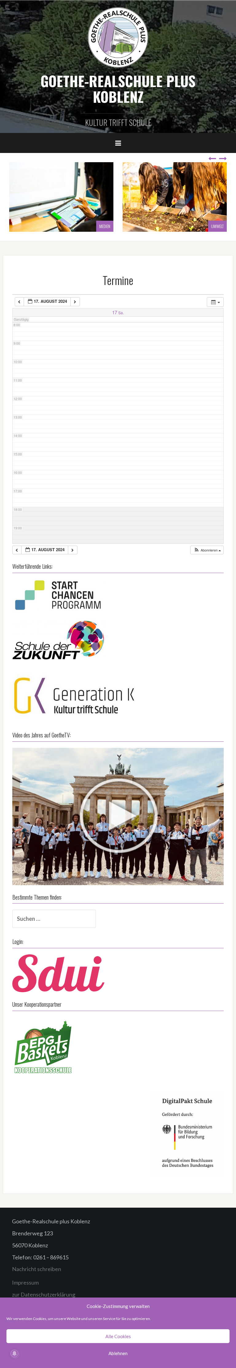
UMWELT (104, 226)
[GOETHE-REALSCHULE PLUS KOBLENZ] (118, 37)
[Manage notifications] (14, 1353)
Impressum (25, 1282)
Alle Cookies (118, 1336)
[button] (207, 550)
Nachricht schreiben (36, 1269)
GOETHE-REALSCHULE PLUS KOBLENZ (118, 88)
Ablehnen (118, 1353)
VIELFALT (217, 226)
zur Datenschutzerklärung (43, 1294)
